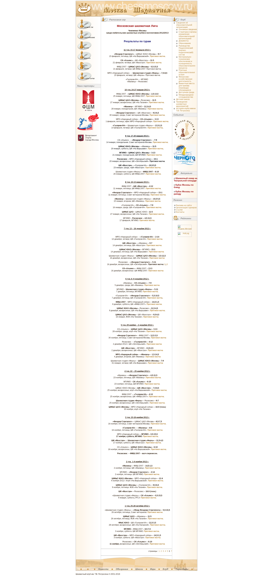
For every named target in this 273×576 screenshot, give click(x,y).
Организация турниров (186, 207)
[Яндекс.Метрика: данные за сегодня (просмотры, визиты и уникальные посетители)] (185, 227)
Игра (152, 569)
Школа (139, 569)
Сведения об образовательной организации (184, 25)
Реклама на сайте (184, 205)
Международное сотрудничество (186, 96)
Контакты (180, 212)
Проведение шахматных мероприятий (182, 104)
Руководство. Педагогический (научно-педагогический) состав (186, 50)
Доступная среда (186, 92)
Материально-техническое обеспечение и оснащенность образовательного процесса (187, 62)
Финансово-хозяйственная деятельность (185, 79)
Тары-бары (182, 569)
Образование (185, 43)
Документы (184, 41)
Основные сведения (188, 29)
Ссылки (179, 210)
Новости (103, 569)
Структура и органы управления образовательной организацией (188, 35)
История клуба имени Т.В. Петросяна (186, 109)
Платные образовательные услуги (187, 72)
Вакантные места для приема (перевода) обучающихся (186, 86)
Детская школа (183, 99)
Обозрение (122, 569)
